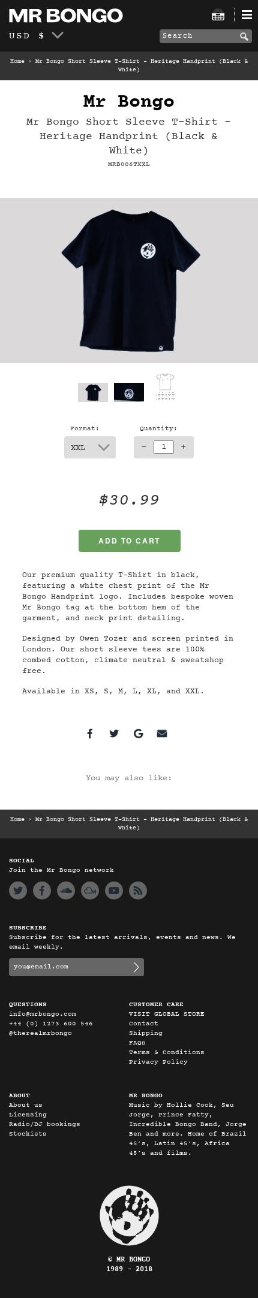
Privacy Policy (158, 1062)
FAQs (137, 1043)
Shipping (146, 1033)
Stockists (28, 1134)
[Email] (162, 733)
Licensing (28, 1114)
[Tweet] (114, 733)
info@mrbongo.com (42, 1014)
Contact (143, 1023)
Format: (85, 428)
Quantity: (159, 428)
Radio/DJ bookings (44, 1124)
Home (17, 62)
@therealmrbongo (40, 1033)
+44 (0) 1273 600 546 (51, 1023)
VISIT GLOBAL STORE (167, 1014)
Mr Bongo (129, 102)
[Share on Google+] (138, 733)
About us (26, 1105)
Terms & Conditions (167, 1052)
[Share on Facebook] (90, 733)
